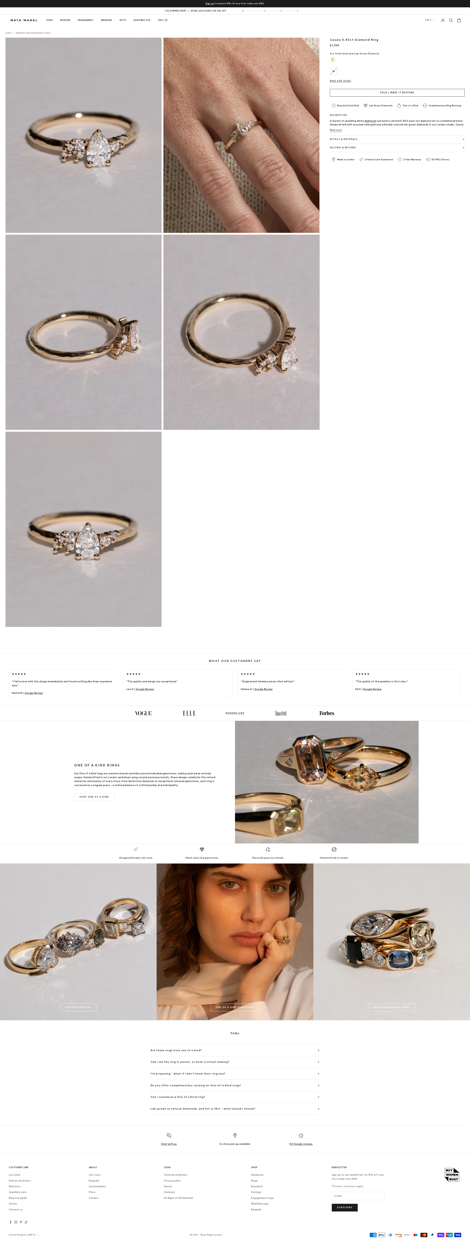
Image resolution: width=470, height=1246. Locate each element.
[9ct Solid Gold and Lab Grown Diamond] (333, 59)
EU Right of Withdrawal (178, 1198)
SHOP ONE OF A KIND (94, 797)
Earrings (256, 1192)
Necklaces (257, 1174)
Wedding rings (260, 1203)
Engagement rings (262, 1198)
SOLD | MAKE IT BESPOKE (397, 92)
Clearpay (169, 1192)
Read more (336, 130)
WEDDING (106, 20)
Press (92, 1192)
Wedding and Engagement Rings (33, 33)
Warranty (15, 1186)
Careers (94, 1198)
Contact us (16, 1209)
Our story (95, 1174)
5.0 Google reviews (301, 1144)
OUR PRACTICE (142, 20)
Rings (254, 1180)
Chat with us (169, 1144)
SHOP (49, 20)
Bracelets (257, 1186)
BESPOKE (65, 20)
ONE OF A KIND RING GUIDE (235, 1007)
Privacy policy (172, 1180)
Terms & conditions (175, 1174)
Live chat (14, 1174)
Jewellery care (17, 1192)
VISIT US (163, 20)
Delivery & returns (20, 1180)
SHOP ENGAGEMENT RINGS (391, 1007)
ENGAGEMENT (86, 20)
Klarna (168, 1186)
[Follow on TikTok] (26, 1222)
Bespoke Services (78, 1007)
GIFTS (123, 20)
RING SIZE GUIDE (340, 81)
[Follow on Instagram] (16, 1222)
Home (8, 33)
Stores (13, 1203)
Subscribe (344, 1207)
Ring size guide (18, 1198)
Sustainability (97, 1186)
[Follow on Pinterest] (21, 1222)
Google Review (34, 693)
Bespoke (94, 1180)
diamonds (370, 121)
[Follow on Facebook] (10, 1222)
